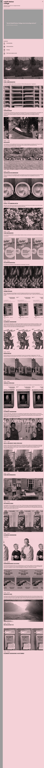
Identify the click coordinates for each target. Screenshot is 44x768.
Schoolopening (9, 43)
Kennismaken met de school (11, 563)
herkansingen (8, 110)
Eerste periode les (9, 46)
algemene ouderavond (10, 321)
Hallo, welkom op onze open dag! (13, 443)
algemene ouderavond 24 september (14, 653)
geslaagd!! (7, 142)
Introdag (8, 49)
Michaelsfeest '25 (9, 624)
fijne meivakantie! (8, 233)
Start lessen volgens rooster (11, 53)
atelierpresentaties (9, 262)
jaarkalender (6, 41)
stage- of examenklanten (11, 203)
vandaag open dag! (9, 383)
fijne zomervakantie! (9, 82)
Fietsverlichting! (8, 503)
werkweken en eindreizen (11, 172)
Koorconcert (7, 353)
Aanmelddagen (8, 291)
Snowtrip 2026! (8, 594)
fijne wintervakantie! (10, 474)
